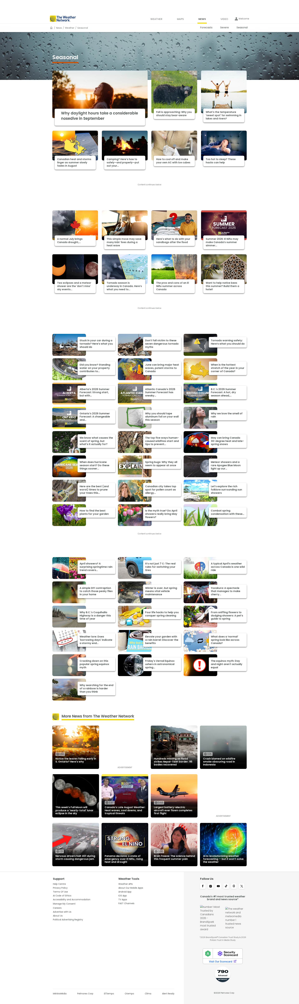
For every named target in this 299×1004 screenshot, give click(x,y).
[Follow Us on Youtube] (218, 886)
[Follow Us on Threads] (234, 886)
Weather (69, 27)
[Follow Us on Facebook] (203, 886)
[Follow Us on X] (242, 886)
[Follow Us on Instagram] (210, 886)
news (59, 27)
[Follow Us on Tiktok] (226, 886)
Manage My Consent (64, 903)
